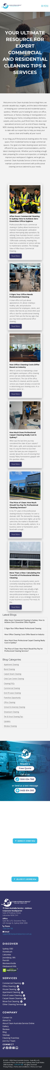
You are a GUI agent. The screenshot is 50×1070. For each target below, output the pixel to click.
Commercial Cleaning (12, 688)
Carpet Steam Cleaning (12, 674)
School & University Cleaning (14, 707)
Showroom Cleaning (11, 712)
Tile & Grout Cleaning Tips (13, 716)
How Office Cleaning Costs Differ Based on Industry (24, 634)
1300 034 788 (8, 928)
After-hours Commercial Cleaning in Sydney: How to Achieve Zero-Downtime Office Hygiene (24, 621)
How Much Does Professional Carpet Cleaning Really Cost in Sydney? (24, 642)
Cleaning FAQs (9, 683)
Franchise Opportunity (12, 697)
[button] (44, 6)
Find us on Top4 (36, 1067)
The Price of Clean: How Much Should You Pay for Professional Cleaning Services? (23, 650)
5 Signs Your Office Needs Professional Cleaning (22, 628)
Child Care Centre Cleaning (14, 679)
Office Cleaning (9, 702)
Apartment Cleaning (11, 664)
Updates (7, 721)
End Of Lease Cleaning (12, 693)
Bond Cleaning (9, 669)
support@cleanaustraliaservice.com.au (17, 934)
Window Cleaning (10, 726)
